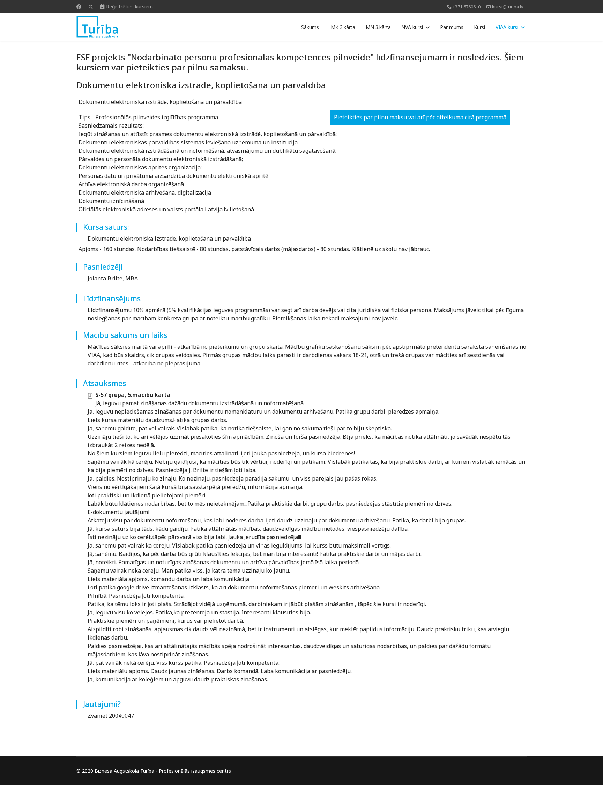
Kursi (479, 27)
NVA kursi (412, 27)
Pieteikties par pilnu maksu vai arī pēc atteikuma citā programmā (420, 117)
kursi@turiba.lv (507, 7)
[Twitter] (90, 6)
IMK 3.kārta (342, 27)
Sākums (310, 27)
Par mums (451, 27)
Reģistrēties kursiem (129, 6)
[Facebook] (78, 6)
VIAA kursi (507, 27)
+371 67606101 (468, 7)
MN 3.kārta (378, 27)
